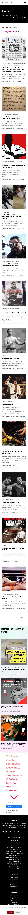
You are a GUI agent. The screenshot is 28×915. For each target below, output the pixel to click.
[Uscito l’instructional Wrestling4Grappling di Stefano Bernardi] (14, 691)
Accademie (13, 840)
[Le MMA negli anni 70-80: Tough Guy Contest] (14, 530)
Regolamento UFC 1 (8, 404)
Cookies (14, 881)
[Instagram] (10, 831)
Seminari (12, 865)
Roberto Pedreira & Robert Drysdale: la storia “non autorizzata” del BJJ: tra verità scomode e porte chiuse (14, 69)
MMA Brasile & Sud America (12, 853)
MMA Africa (13, 849)
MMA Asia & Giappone (12, 851)
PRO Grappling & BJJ (12, 863)
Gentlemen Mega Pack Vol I (10, 358)
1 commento (16, 466)
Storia (17, 65)
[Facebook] (13, 17)
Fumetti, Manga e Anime (12, 310)
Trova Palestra (14, 884)
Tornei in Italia (12, 868)
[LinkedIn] (25, 17)
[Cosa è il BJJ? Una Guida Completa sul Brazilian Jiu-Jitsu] (14, 146)
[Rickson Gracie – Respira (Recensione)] (14, 293)
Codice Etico (14, 897)
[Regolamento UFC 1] (14, 386)
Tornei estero (12, 867)
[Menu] (25, 2)
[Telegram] (18, 831)
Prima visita (14, 883)
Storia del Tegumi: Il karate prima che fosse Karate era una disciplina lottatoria (13, 216)
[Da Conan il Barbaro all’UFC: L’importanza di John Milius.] (14, 246)
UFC (4, 261)
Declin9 (17, 912)
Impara (4, 449)
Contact (14, 899)
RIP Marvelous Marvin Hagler (11, 502)
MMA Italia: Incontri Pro (12, 857)
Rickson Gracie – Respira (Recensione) (14, 313)
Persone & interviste (10, 261)
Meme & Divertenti (12, 848)
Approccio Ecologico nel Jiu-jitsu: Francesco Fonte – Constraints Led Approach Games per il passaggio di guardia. (14, 669)
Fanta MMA (12, 846)
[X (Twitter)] (17, 17)
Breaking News (14, 886)
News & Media (14, 114)
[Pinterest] (21, 17)
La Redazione (14, 895)
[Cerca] (22, 2)
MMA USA (5, 401)
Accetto (10, 912)
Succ (22, 617)
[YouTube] (14, 831)
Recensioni (13, 65)
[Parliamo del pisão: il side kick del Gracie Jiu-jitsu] (14, 433)
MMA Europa (12, 855)
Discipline (5, 161)
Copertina (4, 162)
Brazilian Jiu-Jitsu (12, 63)
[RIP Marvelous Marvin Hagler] (14, 484)
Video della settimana (12, 594)
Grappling (7, 65)
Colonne (5, 63)
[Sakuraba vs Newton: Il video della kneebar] (14, 579)
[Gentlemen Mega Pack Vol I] (14, 340)
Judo (8, 212)
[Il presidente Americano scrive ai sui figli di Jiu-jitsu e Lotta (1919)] (14, 99)
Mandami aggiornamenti (14, 806)
